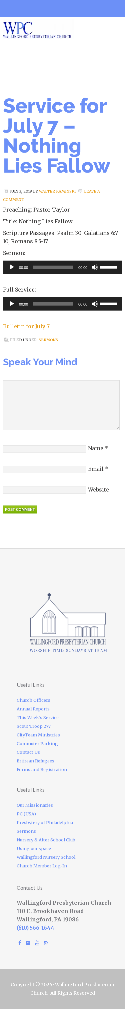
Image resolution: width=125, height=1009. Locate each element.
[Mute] (94, 267)
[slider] (109, 267)
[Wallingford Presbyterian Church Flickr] (28, 943)
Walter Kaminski (57, 191)
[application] (62, 267)
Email (96, 469)
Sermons (48, 340)
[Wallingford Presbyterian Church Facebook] (20, 943)
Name (95, 448)
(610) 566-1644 (35, 928)
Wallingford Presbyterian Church (59, 29)
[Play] (11, 267)
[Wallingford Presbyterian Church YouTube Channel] (37, 943)
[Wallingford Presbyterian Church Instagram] (46, 943)
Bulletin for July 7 (26, 326)
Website (98, 489)
